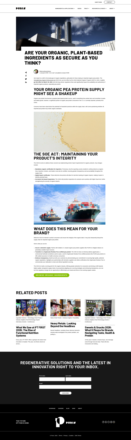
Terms (60, 435)
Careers (61, 408)
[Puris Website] (65, 422)
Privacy (66, 435)
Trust (86, 8)
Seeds (79, 8)
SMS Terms (78, 435)
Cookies (71, 435)
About (111, 8)
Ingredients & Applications (64, 8)
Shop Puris (98, 2)
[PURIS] (21, 9)
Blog (67, 408)
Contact (109, 2)
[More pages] (74, 8)
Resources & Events (98, 8)
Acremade (52, 408)
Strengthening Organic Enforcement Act (44, 80)
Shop (73, 408)
